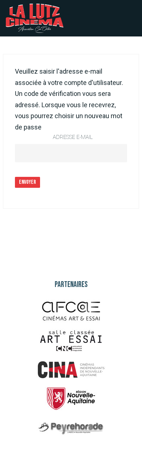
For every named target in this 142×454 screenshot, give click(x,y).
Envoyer (27, 182)
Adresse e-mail (73, 137)
